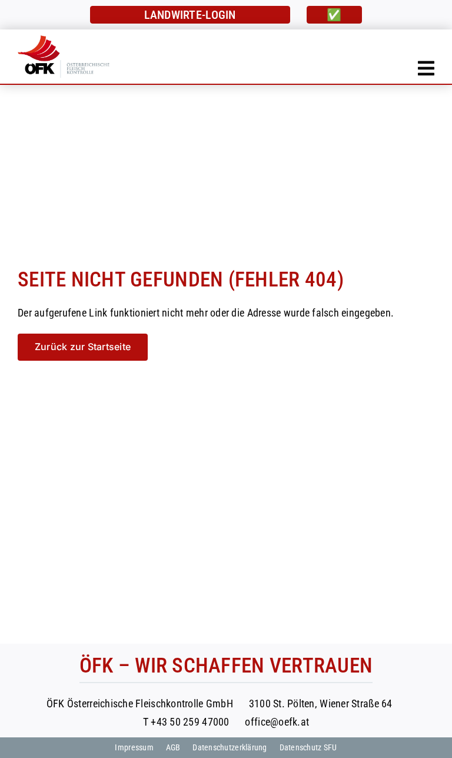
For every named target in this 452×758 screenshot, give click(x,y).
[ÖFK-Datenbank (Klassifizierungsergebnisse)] (190, 15)
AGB (173, 747)
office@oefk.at (277, 722)
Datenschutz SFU (308, 747)
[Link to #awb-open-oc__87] (426, 68)
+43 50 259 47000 (190, 722)
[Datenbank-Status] (334, 15)
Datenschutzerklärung (229, 747)
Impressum (134, 747)
